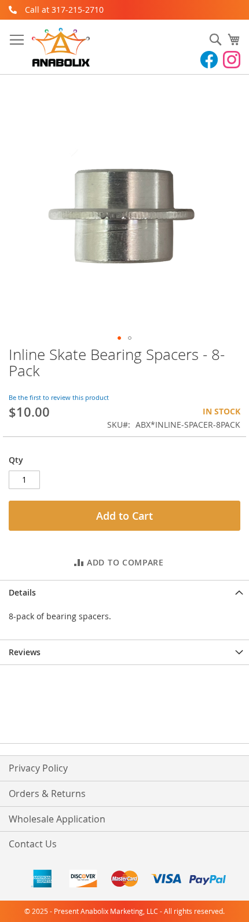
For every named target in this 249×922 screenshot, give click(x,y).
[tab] (124, 592)
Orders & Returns (47, 793)
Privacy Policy (38, 768)
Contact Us (33, 843)
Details (22, 592)
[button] (119, 338)
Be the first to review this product (59, 397)
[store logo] (61, 47)
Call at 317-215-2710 (64, 9)
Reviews (25, 651)
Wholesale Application (57, 819)
